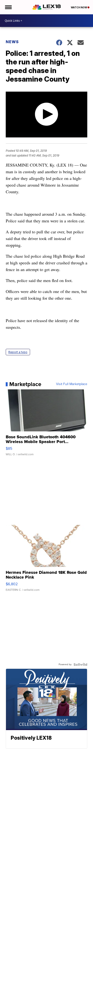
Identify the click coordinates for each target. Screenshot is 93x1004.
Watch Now (79, 7)
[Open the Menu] (8, 7)
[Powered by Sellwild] (80, 664)
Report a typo (17, 352)
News (12, 41)
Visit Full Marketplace (71, 384)
